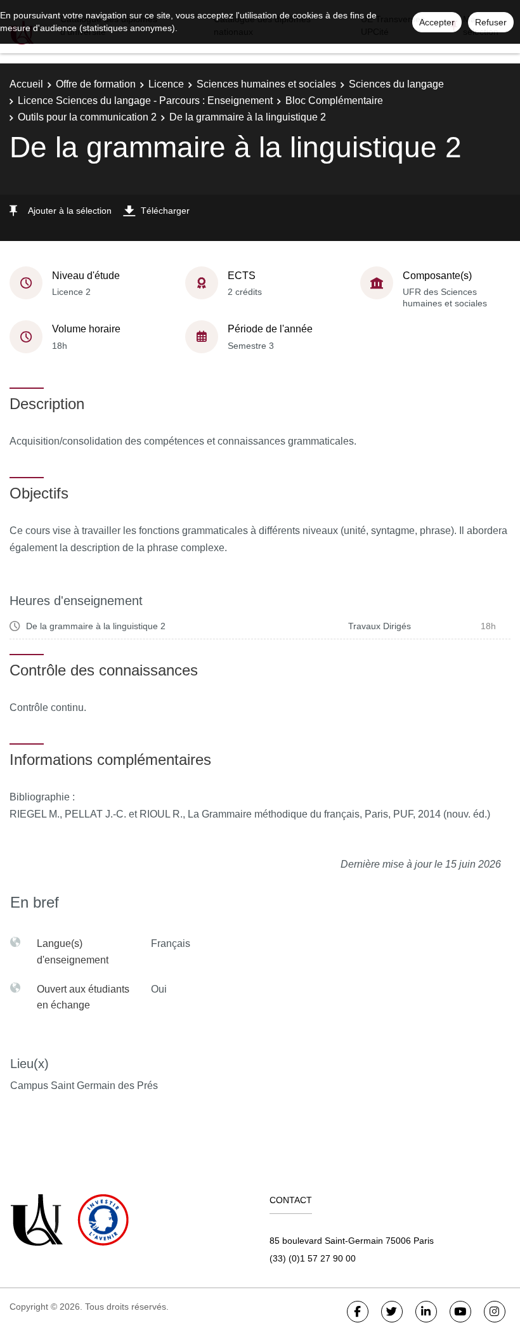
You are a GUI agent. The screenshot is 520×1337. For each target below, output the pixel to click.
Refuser (491, 22)
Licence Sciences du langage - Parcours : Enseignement (145, 100)
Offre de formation (96, 84)
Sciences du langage (396, 84)
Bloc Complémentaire (334, 100)
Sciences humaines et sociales (266, 84)
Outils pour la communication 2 (87, 117)
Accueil (26, 84)
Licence (166, 84)
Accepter (437, 22)
